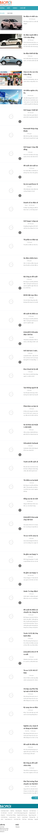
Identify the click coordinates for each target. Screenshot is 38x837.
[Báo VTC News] (26, 19)
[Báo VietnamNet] (25, 747)
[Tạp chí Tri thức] (25, 133)
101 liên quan (33, 786)
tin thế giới (4, 813)
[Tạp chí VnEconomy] (25, 95)
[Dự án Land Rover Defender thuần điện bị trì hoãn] (11, 190)
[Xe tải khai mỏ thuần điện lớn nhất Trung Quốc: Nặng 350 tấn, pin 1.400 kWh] (11, 431)
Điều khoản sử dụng (4, 828)
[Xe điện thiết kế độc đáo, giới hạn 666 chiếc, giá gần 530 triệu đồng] (11, 59)
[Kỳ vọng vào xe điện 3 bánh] (11, 713)
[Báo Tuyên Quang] (26, 408)
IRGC (2, 819)
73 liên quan (29, 77)
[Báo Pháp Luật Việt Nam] (25, 638)
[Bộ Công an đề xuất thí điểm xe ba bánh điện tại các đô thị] (11, 283)
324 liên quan (30, 501)
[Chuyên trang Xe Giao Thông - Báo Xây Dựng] (25, 371)
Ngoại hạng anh (32, 815)
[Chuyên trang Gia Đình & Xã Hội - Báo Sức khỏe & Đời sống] (25, 615)
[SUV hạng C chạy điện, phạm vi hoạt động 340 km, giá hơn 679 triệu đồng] (11, 153)
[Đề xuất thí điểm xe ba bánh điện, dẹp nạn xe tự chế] (11, 320)
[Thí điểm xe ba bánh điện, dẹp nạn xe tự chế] (11, 486)
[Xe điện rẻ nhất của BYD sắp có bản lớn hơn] (11, 22)
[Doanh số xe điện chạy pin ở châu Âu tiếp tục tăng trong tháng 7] (11, 209)
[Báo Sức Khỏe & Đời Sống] (25, 694)
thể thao (24, 819)
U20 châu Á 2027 (5, 810)
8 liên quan (30, 56)
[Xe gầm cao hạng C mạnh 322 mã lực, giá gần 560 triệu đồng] (11, 560)
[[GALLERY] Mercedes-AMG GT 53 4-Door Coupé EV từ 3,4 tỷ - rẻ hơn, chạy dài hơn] (11, 523)
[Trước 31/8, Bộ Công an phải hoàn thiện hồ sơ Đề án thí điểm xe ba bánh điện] (11, 639)
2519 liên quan (32, 19)
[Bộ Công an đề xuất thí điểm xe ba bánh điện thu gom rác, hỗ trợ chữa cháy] (11, 769)
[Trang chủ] (6, 3)
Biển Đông (30, 819)
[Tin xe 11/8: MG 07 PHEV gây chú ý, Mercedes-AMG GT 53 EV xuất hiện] (11, 676)
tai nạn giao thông (11, 815)
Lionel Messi (25, 817)
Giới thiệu (2, 827)
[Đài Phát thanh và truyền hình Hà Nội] (25, 316)
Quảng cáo (2, 831)
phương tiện (32, 817)
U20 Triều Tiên (17, 819)
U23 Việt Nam (33, 810)
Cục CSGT (10, 813)
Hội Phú (12, 810)
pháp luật (25, 810)
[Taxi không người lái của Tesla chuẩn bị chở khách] (11, 394)
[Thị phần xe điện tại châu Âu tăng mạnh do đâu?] (11, 246)
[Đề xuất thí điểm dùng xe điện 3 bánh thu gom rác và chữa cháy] (11, 750)
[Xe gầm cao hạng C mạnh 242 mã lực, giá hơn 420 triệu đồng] (11, 579)
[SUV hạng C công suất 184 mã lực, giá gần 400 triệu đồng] (11, 227)
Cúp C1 (18, 817)
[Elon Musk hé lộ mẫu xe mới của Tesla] (11, 375)
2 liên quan (29, 186)
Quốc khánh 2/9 (8, 819)
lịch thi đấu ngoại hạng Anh (20, 813)
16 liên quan (30, 556)
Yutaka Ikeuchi (32, 813)
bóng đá (3, 815)
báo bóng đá (19, 810)
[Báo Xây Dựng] (26, 464)
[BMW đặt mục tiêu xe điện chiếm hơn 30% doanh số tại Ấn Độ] (11, 301)
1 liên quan (30, 152)
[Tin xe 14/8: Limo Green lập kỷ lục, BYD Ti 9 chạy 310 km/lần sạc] (11, 542)
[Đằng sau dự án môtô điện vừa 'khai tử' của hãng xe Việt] (11, 505)
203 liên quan (30, 95)
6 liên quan (31, 408)
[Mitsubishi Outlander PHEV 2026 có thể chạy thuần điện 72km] (11, 449)
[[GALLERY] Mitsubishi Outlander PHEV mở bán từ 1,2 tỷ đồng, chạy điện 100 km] (11, 338)
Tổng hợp (17, 827)
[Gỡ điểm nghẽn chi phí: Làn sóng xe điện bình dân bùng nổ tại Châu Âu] (11, 96)
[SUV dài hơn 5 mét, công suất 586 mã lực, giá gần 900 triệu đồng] (11, 357)
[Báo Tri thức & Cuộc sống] (26, 168)
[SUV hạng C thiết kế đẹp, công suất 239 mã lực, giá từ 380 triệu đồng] (11, 116)
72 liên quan (29, 242)
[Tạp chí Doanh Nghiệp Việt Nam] (25, 40)
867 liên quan (31, 40)
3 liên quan (29, 133)
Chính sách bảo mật (4, 830)
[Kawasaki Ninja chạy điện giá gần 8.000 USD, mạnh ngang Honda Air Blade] (11, 135)
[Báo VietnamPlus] (26, 297)
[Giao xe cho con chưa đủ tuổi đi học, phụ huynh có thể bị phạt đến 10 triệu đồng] (11, 78)
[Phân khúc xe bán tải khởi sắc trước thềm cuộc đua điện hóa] (11, 412)
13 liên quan (31, 168)
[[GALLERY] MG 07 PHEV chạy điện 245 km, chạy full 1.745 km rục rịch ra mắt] (11, 658)
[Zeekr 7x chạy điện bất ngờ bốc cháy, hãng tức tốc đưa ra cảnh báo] (11, 597)
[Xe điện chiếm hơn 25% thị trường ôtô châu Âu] (11, 264)
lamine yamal (12, 817)
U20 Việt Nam (4, 817)
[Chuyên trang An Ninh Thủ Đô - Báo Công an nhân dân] (25, 77)
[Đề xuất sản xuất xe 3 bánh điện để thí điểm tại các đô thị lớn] (11, 172)
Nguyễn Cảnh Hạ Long (22, 815)
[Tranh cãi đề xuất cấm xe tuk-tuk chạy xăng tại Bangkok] (11, 468)
